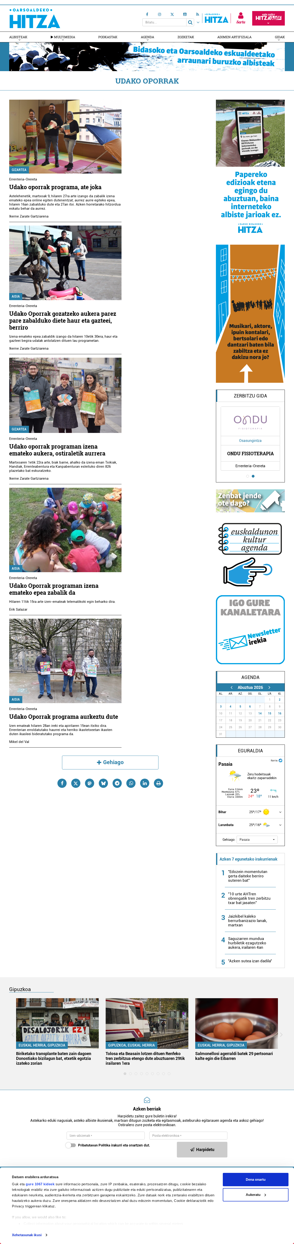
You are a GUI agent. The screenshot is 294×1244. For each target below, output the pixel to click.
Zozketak (186, 37)
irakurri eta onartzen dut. (114, 1145)
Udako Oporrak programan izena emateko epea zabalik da (54, 589)
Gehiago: (229, 839)
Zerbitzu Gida (250, 395)
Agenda (147, 37)
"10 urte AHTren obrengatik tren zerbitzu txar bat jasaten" (249, 898)
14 (260, 713)
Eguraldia (250, 750)
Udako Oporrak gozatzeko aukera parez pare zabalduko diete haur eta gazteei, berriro (62, 320)
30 (252, 699)
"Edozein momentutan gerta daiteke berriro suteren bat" (247, 876)
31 (262, 699)
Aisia (16, 296)
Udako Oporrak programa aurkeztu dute (63, 716)
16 (279, 713)
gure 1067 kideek (40, 1184)
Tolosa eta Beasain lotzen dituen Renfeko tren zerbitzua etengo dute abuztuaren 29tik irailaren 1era (145, 1058)
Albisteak (18, 37)
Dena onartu (256, 1179)
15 (269, 713)
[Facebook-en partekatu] (62, 783)
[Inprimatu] (158, 783)
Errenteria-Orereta (23, 179)
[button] (257, 840)
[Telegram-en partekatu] (117, 783)
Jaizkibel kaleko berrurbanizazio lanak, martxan (247, 920)
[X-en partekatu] (75, 783)
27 (223, 699)
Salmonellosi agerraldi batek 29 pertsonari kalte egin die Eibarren (234, 1056)
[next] (269, 687)
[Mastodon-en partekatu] (89, 783)
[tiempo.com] (280, 760)
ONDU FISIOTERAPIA (250, 453)
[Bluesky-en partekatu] (103, 783)
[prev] (231, 687)
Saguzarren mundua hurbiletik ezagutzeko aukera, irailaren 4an (247, 943)
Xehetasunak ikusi (27, 1235)
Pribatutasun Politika (94, 1145)
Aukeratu (253, 1195)
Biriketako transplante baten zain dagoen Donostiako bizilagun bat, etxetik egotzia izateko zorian (53, 1058)
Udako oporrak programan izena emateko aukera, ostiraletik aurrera (57, 450)
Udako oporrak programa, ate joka (55, 187)
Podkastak (107, 37)
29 (243, 699)
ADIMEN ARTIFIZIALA (234, 37)
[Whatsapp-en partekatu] (131, 783)
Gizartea (19, 170)
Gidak (280, 37)
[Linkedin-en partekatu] (144, 783)
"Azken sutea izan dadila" (250, 961)
